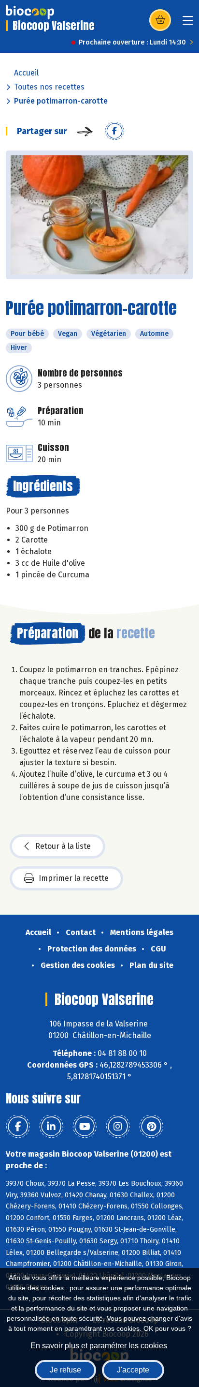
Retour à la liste (63, 846)
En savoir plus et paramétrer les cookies (98, 1346)
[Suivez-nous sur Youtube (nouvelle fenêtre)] (84, 1127)
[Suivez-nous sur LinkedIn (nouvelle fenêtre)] (51, 1127)
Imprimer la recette (74, 878)
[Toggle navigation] (188, 23)
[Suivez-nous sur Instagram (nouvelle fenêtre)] (118, 1127)
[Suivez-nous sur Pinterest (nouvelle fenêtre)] (151, 1127)
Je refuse (65, 1370)
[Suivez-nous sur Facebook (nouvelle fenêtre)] (18, 1127)
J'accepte (133, 1370)
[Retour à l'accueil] (30, 12)
